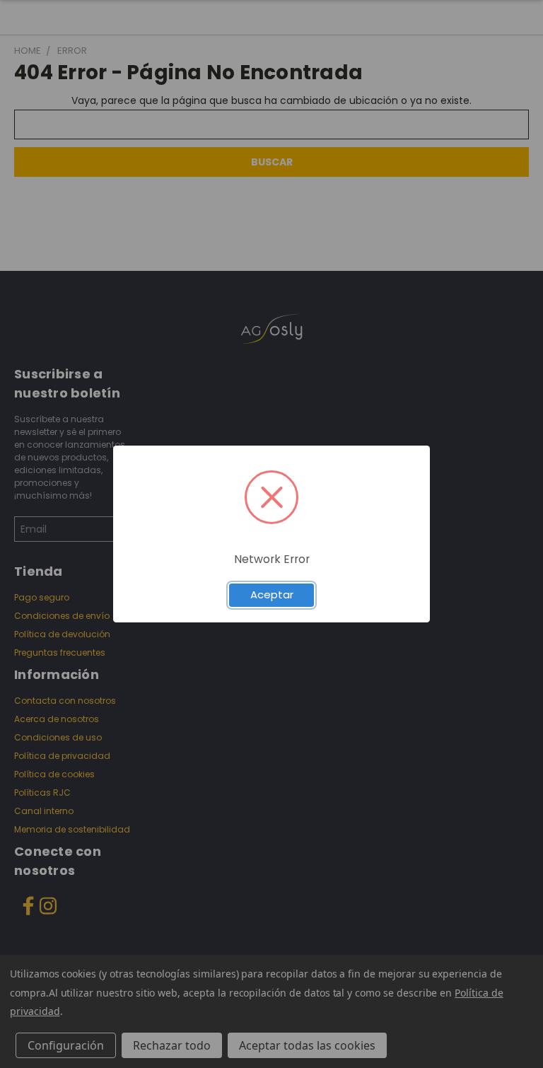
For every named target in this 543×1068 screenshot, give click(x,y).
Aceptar (271, 594)
